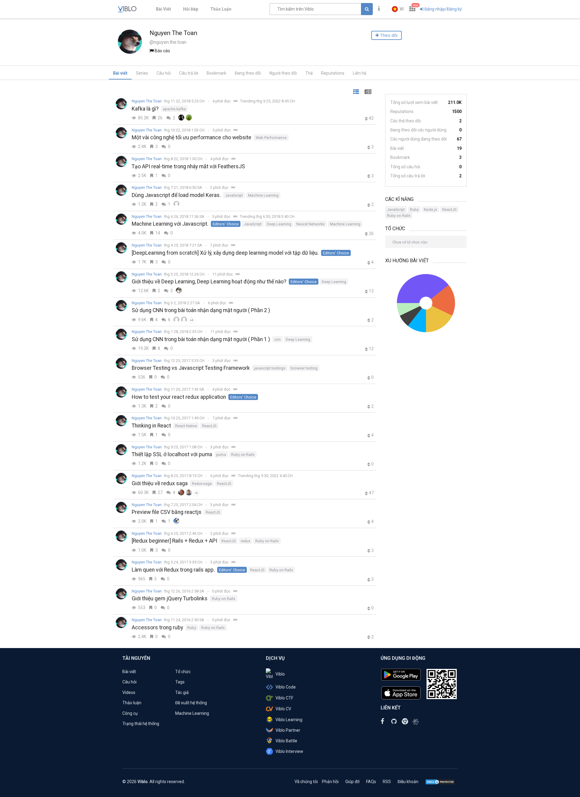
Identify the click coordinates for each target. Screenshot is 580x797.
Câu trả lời (188, 73)
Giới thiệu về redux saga (160, 483)
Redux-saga (202, 483)
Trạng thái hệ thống (140, 723)
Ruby (191, 627)
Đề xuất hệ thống (191, 702)
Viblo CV (283, 708)
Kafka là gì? (145, 109)
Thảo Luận (220, 9)
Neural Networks (310, 224)
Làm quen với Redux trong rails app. (173, 570)
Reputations (332, 73)
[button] (397, 9)
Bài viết (120, 73)
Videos (128, 692)
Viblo (280, 674)
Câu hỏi (163, 73)
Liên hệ (359, 73)
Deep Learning (279, 224)
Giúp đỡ (352, 781)
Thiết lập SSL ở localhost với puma (172, 454)
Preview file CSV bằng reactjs (166, 512)
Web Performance (271, 137)
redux (245, 541)
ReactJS (209, 426)
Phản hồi (330, 781)
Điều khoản (408, 781)
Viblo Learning (289, 719)
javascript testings (269, 368)
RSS (387, 781)
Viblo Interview (289, 751)
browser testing (304, 368)
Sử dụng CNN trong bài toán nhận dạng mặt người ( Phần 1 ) (201, 339)
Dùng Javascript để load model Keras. (176, 195)
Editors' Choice (226, 224)
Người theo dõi (283, 73)
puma (221, 454)
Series (142, 73)
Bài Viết (163, 9)
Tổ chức (183, 671)
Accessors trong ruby (157, 627)
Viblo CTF (284, 697)
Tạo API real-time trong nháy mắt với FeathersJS (188, 166)
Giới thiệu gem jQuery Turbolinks (170, 598)
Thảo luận (131, 702)
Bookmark (216, 73)
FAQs (371, 781)
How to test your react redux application (179, 397)
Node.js (430, 209)
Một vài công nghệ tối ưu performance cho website (191, 137)
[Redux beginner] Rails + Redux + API (174, 541)
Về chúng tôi (306, 781)
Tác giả (182, 692)
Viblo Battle (286, 740)
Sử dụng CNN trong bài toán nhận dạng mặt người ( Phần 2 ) (201, 310)
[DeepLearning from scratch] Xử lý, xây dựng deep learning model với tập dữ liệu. (225, 253)
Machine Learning (263, 195)
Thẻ (309, 73)
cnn (277, 339)
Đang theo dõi (248, 73)
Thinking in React (151, 426)
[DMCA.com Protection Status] (440, 781)
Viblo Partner (288, 730)
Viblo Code (286, 687)
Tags (180, 681)
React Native (186, 426)
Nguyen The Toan (147, 101)
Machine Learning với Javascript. (170, 224)
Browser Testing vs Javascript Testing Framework (191, 368)
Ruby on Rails (243, 454)
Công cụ (130, 713)
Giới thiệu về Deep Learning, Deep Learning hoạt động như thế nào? (209, 282)
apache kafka (174, 109)
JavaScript (234, 195)
